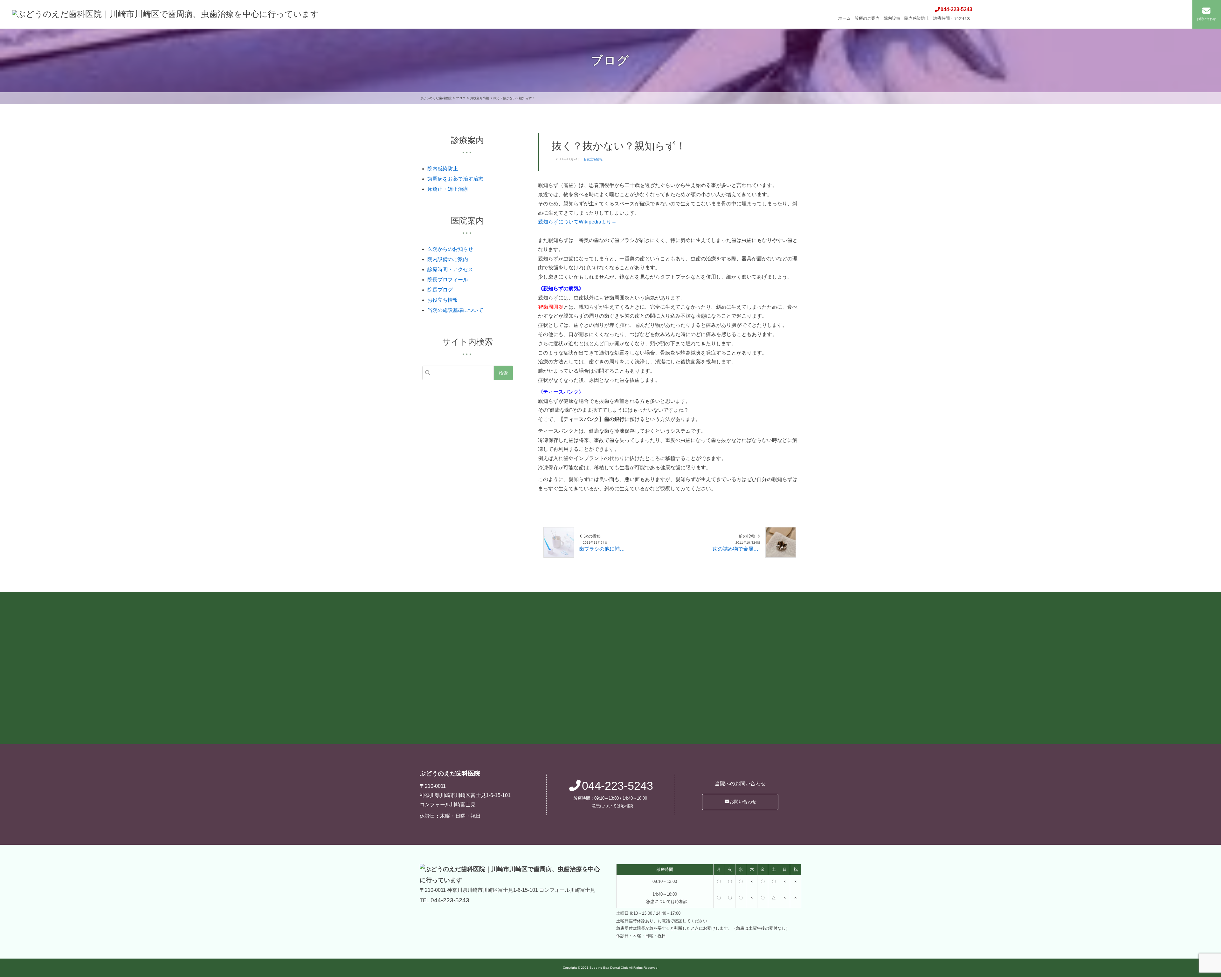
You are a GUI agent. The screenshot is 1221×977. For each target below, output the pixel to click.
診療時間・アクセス (951, 18)
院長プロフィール (447, 279)
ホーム (844, 18)
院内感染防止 (916, 18)
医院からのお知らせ (450, 249)
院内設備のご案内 (447, 259)
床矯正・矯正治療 (447, 189)
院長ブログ (440, 289)
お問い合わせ (743, 801)
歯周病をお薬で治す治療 (455, 179)
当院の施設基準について (455, 310)
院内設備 (892, 18)
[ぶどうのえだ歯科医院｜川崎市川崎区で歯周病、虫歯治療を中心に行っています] (165, 14)
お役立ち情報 (593, 159)
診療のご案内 (867, 18)
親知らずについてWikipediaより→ (577, 221)
